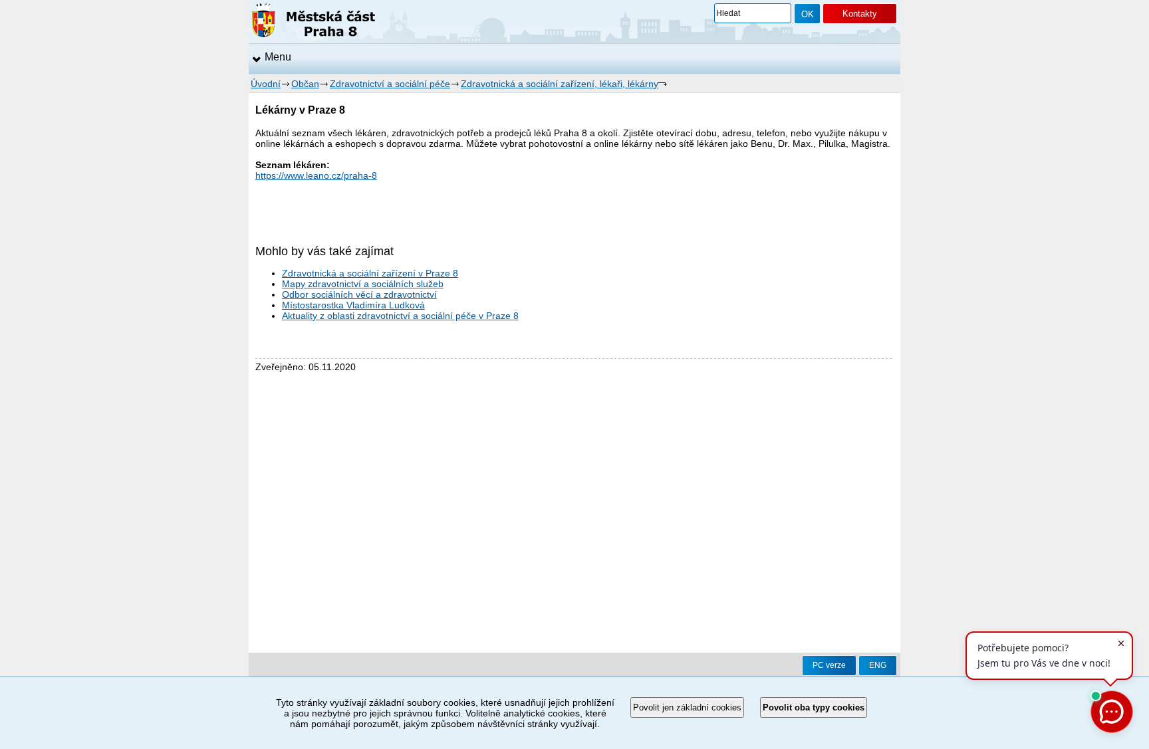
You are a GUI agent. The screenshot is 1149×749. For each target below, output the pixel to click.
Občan (305, 83)
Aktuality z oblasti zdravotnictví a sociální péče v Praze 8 (400, 315)
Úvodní (266, 83)
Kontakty (859, 14)
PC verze (829, 665)
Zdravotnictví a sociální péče (390, 83)
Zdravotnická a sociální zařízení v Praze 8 (370, 273)
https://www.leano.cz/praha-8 (316, 175)
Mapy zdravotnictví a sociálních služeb (363, 283)
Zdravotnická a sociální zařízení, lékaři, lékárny (559, 83)
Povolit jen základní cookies (687, 707)
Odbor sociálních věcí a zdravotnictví (359, 294)
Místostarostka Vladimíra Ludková (353, 305)
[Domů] (313, 22)
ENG (877, 665)
